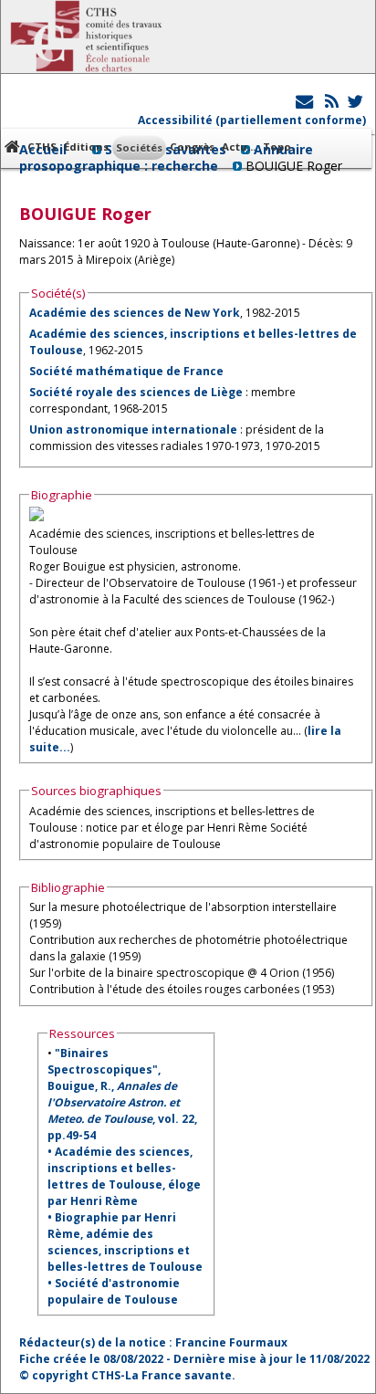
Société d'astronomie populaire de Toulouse (113, 1291)
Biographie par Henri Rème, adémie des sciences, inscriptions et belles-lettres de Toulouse (125, 1242)
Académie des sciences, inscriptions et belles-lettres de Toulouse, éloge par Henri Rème (124, 1176)
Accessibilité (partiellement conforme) (252, 120)
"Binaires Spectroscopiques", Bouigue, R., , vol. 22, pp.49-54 (122, 1094)
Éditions (86, 146)
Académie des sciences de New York (134, 312)
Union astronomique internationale (133, 429)
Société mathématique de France (126, 371)
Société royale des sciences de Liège (136, 392)
